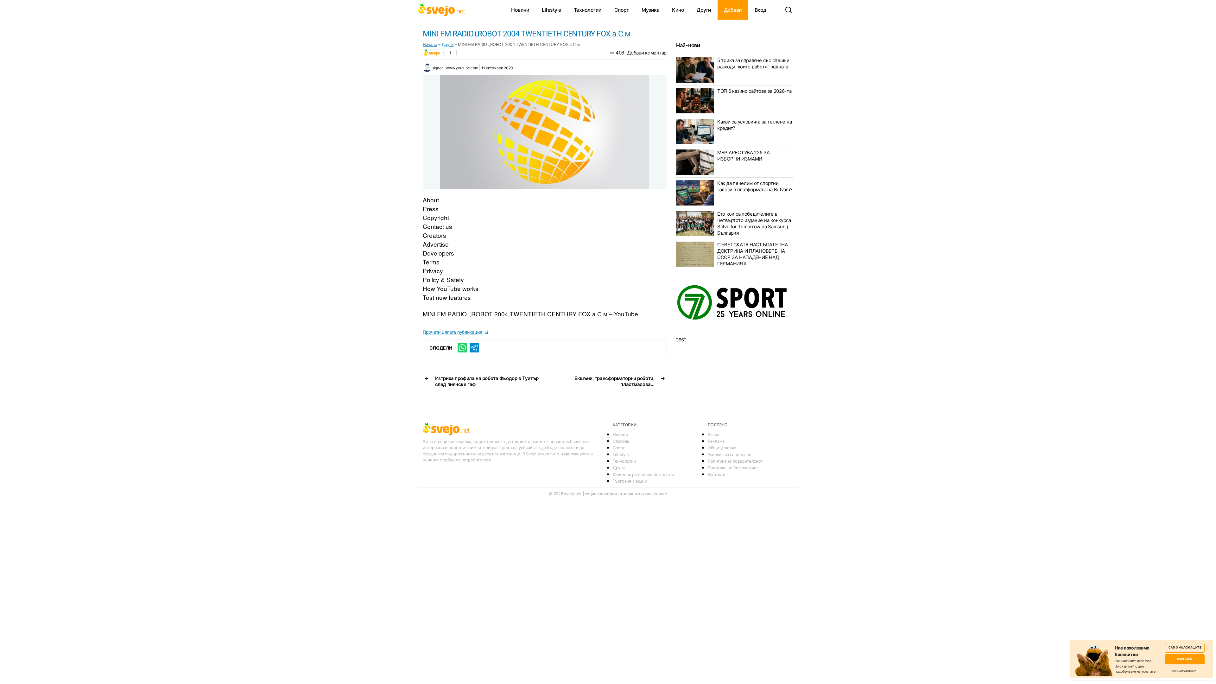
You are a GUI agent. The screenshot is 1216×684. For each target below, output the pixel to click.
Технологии (588, 10)
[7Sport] (734, 302)
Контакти (716, 474)
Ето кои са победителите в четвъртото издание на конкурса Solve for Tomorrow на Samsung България (754, 223)
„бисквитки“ (1124, 666)
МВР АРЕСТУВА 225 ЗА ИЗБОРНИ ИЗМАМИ (743, 155)
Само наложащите (1184, 647)
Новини (520, 10)
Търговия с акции (630, 481)
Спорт (621, 10)
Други (704, 10)
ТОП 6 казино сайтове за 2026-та (754, 91)
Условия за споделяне (729, 454)
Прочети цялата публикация (453, 332)
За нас (714, 434)
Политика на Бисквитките (733, 467)
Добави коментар (647, 53)
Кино (678, 10)
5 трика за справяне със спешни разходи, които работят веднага (753, 63)
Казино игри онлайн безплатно (643, 474)
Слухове (621, 441)
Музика (650, 10)
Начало (430, 44)
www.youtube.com (462, 68)
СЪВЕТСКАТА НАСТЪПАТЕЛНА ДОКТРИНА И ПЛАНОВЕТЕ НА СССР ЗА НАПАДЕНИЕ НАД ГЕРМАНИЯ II (752, 254)
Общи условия (722, 447)
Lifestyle (551, 10)
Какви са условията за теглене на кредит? (754, 125)
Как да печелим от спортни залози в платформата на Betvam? (755, 186)
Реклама (716, 441)
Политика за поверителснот (735, 461)
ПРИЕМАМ (1185, 659)
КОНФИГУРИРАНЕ (1184, 671)
